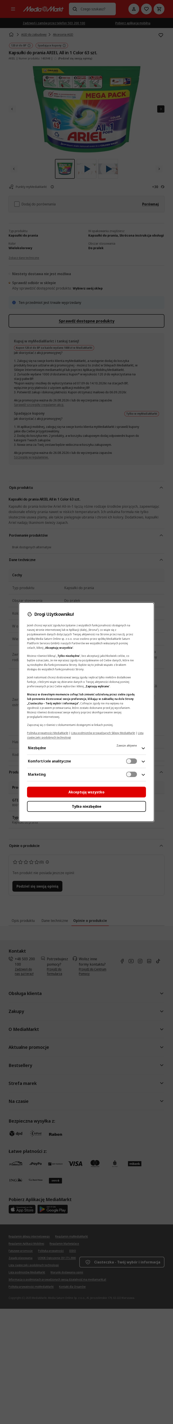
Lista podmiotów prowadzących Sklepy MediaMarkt (103, 733)
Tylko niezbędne (86, 806)
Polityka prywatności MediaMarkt (47, 733)
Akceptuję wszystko (86, 792)
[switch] (131, 761)
